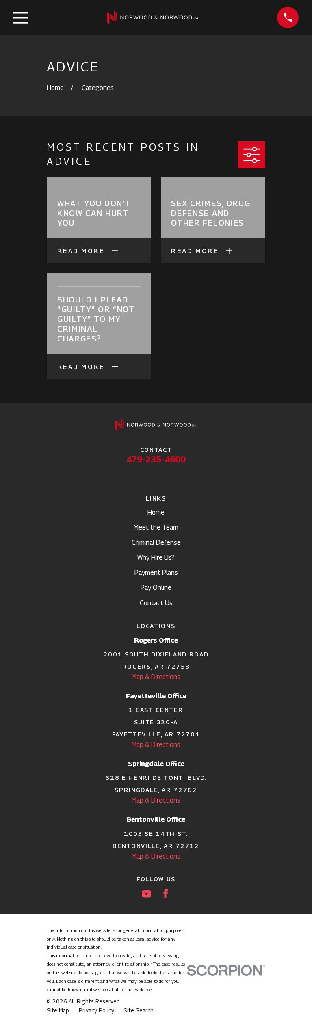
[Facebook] (165, 893)
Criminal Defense (156, 542)
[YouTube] (146, 893)
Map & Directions (156, 677)
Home (156, 512)
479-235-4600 (156, 459)
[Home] (153, 17)
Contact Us (156, 603)
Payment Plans (156, 572)
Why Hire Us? (156, 557)
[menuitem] (58, 1010)
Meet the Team (156, 527)
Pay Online (156, 587)
